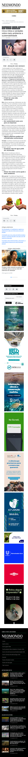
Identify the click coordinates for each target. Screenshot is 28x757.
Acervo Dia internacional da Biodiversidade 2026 (13, 652)
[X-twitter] (7, 59)
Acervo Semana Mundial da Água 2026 (11, 654)
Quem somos (5, 644)
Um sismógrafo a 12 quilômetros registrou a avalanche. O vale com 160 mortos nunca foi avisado (13, 231)
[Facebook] (4, 59)
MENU (14, 16)
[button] (12, 277)
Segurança (8, 28)
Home (3, 20)
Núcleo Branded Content (8, 660)
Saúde (3, 28)
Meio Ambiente (21, 26)
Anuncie (4, 657)
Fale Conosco (5, 665)
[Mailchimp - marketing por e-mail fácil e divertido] (19, 304)
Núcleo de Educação (7, 662)
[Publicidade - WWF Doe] (14, 11)
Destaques (14, 26)
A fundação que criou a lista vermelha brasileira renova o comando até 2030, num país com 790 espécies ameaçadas (13, 236)
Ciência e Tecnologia (10, 20)
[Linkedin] (14, 59)
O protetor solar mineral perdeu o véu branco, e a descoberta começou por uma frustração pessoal (14, 242)
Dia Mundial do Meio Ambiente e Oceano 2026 (13, 649)
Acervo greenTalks (6, 646)
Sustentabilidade (16, 28)
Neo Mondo (8, 37)
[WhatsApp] (11, 59)
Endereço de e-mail (10, 298)
